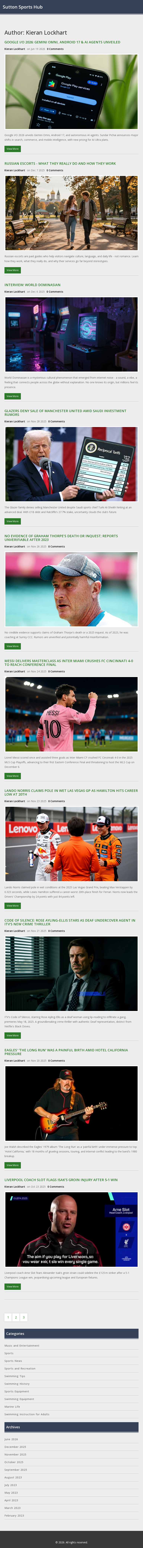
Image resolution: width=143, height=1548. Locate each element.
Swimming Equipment (19, 1399)
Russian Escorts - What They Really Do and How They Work (60, 163)
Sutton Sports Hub (23, 7)
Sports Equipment (16, 1391)
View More (13, 148)
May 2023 (11, 1492)
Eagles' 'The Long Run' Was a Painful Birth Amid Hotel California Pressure (66, 1052)
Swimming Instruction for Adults (27, 1414)
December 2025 (15, 1447)
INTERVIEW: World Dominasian (32, 285)
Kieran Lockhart (14, 49)
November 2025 (15, 1454)
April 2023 (11, 1500)
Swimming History (17, 1383)
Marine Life (12, 1406)
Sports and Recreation (20, 1368)
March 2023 (12, 1508)
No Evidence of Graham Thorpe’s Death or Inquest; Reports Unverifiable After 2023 (61, 538)
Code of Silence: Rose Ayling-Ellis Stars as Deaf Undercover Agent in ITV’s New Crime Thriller (69, 922)
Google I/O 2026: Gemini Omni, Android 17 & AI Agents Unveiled (62, 42)
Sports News (13, 1361)
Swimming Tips (14, 1376)
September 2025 (15, 1469)
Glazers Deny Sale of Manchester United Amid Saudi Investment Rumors (65, 413)
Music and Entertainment (21, 1345)
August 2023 (13, 1477)
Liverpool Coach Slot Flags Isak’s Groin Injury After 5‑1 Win (61, 1180)
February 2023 (14, 1515)
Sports (9, 1353)
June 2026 (11, 1439)
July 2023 (10, 1485)
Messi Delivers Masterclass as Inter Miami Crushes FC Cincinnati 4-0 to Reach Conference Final (68, 663)
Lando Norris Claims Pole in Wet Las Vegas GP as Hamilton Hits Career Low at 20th (71, 792)
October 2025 (13, 1462)
